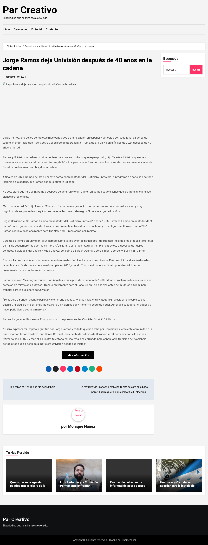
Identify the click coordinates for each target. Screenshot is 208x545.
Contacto (52, 29)
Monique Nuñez (81, 426)
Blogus (113, 540)
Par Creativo (30, 10)
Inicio (6, 29)
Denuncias (20, 29)
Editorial (36, 29)
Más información (78, 355)
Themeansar (129, 540)
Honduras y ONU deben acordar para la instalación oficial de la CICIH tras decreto (178, 488)
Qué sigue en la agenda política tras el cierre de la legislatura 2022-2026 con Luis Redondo (28, 488)
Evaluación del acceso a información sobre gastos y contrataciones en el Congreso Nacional (128, 488)
